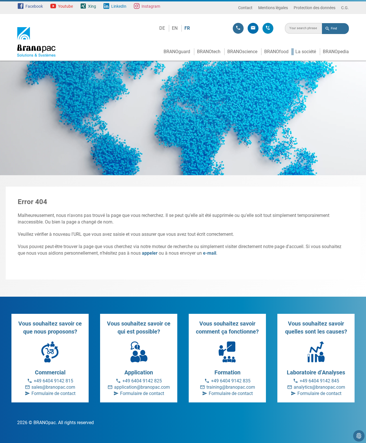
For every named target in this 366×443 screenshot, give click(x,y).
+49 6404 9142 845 (319, 381)
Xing (92, 6)
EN (175, 28)
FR (187, 28)
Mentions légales (273, 7)
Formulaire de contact (53, 393)
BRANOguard (177, 51)
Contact (245, 7)
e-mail (209, 253)
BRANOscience (242, 51)
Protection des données (314, 7)
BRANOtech (208, 51)
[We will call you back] (267, 28)
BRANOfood (276, 51)
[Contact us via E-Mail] (253, 28)
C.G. (345, 7)
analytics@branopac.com (319, 387)
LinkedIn (118, 6)
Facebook (34, 6)
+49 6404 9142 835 (230, 381)
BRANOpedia (336, 51)
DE (162, 28)
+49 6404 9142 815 (53, 381)
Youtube (65, 6)
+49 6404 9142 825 (142, 381)
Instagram (151, 6)
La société (305, 51)
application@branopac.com (142, 387)
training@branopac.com (230, 387)
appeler (150, 253)
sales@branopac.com (53, 387)
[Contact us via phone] (238, 28)
